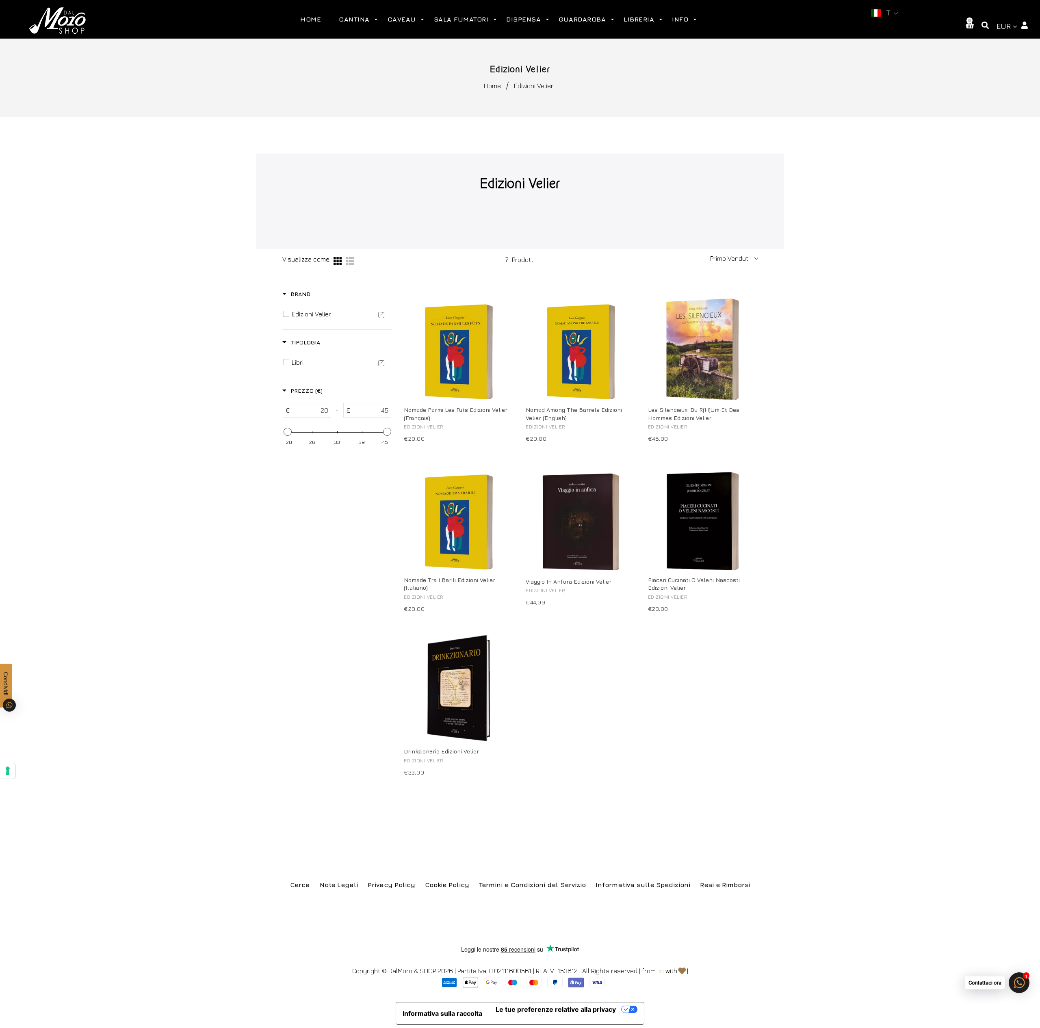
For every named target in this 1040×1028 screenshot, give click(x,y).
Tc (660, 970)
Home (492, 85)
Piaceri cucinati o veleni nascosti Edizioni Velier (694, 583)
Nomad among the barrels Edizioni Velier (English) (574, 413)
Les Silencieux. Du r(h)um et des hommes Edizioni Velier (693, 413)
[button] (885, 13)
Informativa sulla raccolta (442, 1013)
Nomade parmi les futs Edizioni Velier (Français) (455, 413)
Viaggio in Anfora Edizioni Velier (568, 581)
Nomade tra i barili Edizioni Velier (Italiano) (449, 583)
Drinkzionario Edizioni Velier (441, 751)
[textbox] (310, 410)
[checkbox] (338, 314)
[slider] (287, 432)
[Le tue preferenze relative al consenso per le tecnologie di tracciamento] (7, 771)
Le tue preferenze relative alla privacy (556, 1009)
